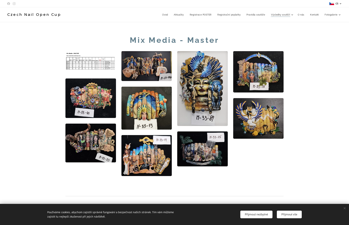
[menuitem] (166, 14)
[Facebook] (8, 4)
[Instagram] (14, 4)
